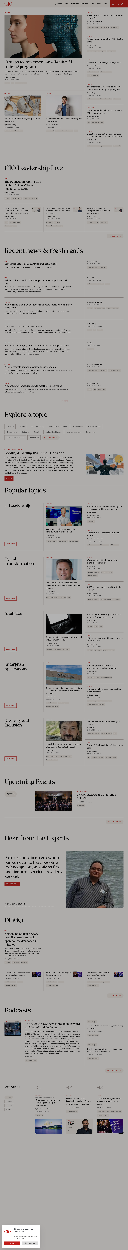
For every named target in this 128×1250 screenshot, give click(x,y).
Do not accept (30, 1243)
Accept (12, 1243)
